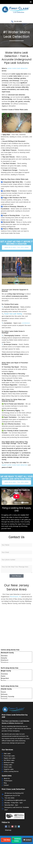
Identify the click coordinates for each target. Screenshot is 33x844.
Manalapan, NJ (15, 597)
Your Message (5, 563)
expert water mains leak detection (14, 465)
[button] (30, 1)
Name (3, 541)
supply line (24, 515)
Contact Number (6, 556)
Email (3, 549)
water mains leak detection (17, 68)
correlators (26, 323)
